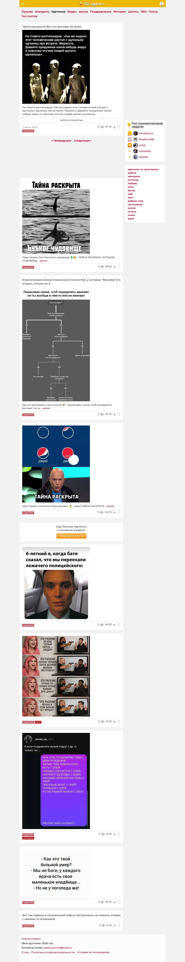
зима (131, 218)
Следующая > (83, 140)
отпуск (132, 211)
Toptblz (143, 157)
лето (130, 197)
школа (132, 208)
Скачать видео (31, 938)
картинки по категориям (143, 169)
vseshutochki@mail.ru (57, 947)
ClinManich (146, 133)
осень (131, 215)
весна (131, 190)
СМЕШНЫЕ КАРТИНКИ (71, 536)
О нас (25, 952)
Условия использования (93, 952)
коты (131, 186)
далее (43, 260)
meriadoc (145, 151)
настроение (135, 204)
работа (132, 172)
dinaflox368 (146, 139)
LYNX (142, 145)
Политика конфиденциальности (53, 952)
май (130, 193)
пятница (133, 179)
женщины (134, 176)
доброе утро (135, 200)
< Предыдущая (61, 140)
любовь (132, 183)
